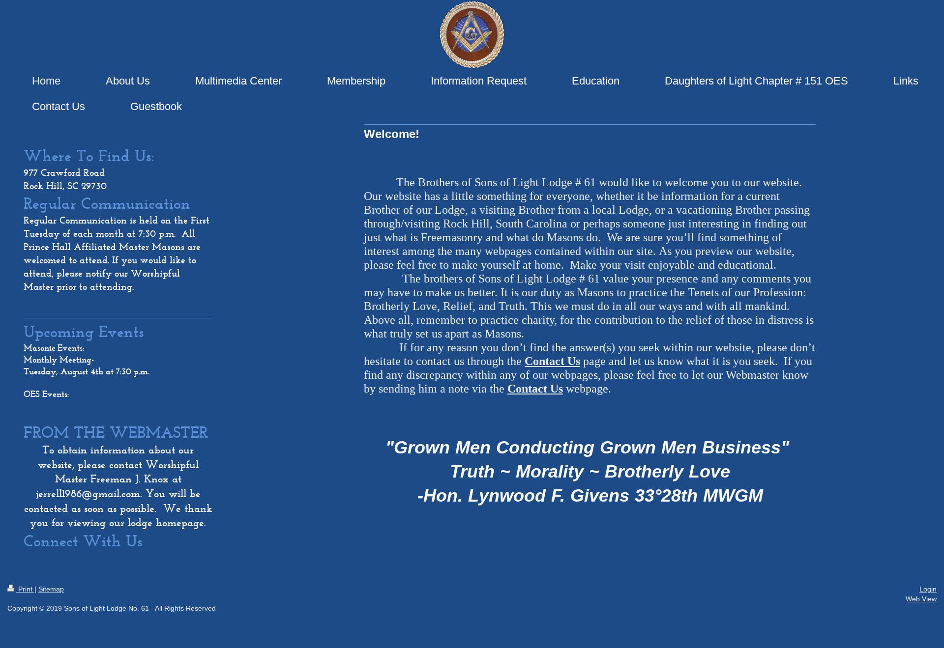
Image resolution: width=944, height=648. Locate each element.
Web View (921, 599)
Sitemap (51, 589)
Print (25, 589)
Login (928, 589)
